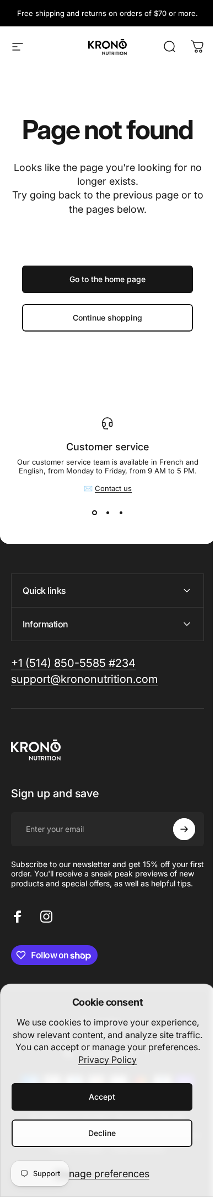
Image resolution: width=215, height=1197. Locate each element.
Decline (102, 1133)
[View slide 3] (120, 512)
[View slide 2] (107, 512)
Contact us (113, 488)
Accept (102, 1096)
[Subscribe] (176, 829)
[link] (73, 663)
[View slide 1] (94, 512)
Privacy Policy (107, 1059)
